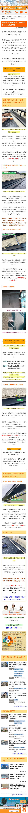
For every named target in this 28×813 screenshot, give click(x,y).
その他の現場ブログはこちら (19, 795)
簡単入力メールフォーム (14, 628)
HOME (3, 16)
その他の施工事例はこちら (20, 706)
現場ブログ (10, 16)
